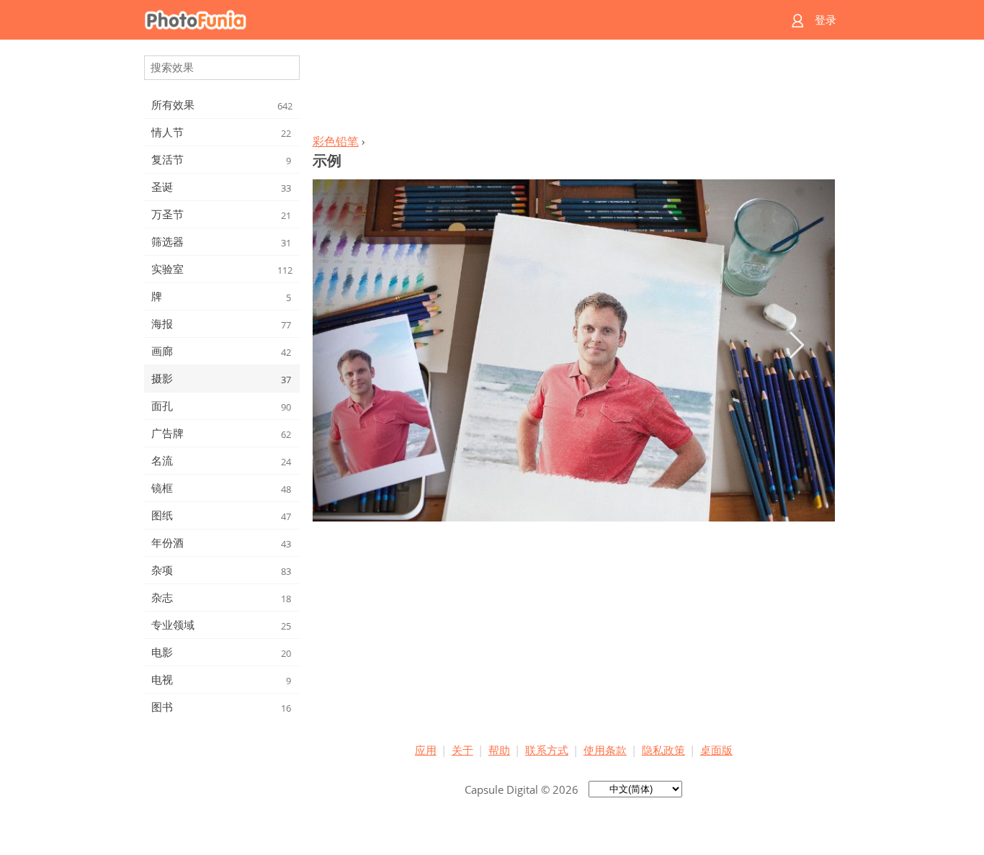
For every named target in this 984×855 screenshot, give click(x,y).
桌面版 (716, 750)
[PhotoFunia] (436, 20)
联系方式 (546, 750)
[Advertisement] (573, 90)
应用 (426, 750)
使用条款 (605, 750)
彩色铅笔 (336, 141)
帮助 (499, 750)
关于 (462, 750)
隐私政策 (663, 750)
